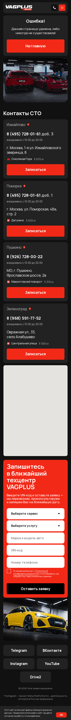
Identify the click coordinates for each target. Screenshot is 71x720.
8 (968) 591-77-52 (24, 318)
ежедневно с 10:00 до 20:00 (25, 140)
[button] (35, 169)
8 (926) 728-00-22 (25, 256)
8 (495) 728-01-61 (30, 134)
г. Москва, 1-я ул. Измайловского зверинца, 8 (34, 150)
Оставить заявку (35, 588)
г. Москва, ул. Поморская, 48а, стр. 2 (32, 211)
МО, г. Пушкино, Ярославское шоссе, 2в (26, 273)
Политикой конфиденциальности (30, 572)
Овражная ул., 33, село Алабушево (21, 334)
